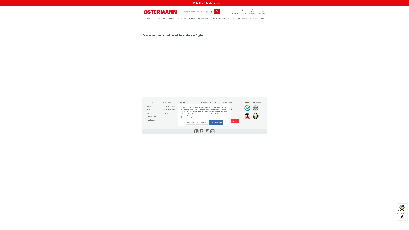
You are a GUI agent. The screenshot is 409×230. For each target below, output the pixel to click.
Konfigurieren (202, 122)
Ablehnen (190, 122)
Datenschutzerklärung (189, 118)
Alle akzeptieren (216, 122)
